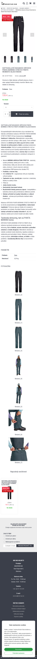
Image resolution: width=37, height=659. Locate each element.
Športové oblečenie (12, 8)
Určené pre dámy (11, 539)
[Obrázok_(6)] (18, 421)
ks (7, 114)
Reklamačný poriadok (18, 611)
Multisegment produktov (13, 542)
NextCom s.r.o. (33, 657)
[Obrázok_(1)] (18, 309)
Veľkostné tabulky (18, 614)
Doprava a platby (18, 616)
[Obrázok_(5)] (18, 393)
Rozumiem (18, 649)
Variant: (6, 104)
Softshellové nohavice (7, 10)
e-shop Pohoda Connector (22, 657)
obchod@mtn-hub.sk (18, 596)
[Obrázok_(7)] (18, 449)
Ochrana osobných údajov (18, 608)
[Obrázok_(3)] (18, 337)
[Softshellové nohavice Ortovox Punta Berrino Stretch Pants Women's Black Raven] (18, 33)
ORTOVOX (21, 76)
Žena (15, 255)
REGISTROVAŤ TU (25, 545)
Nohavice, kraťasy (24, 8)
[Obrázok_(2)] (18, 281)
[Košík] (30, 3)
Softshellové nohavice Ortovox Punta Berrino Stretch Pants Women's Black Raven (9, 482)
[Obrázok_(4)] (18, 365)
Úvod (3, 8)
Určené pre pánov (11, 536)
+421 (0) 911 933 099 (18, 589)
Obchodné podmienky (18, 606)
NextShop (14, 657)
